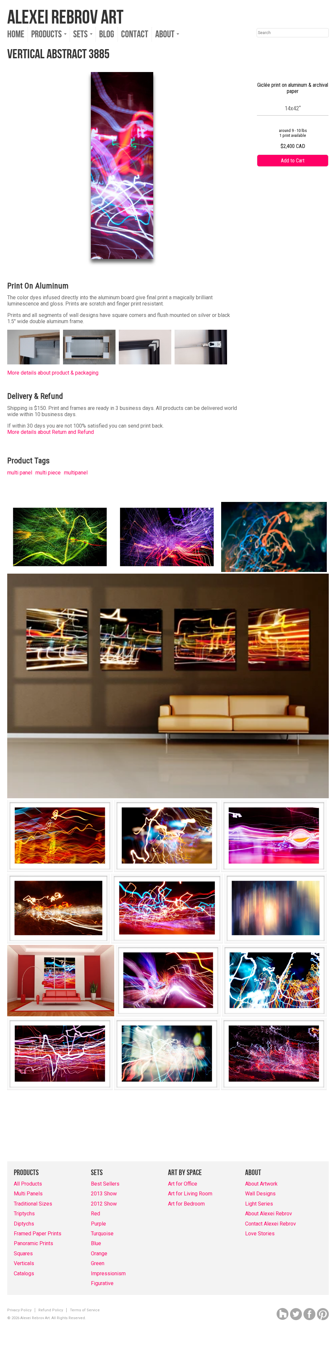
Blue (96, 1243)
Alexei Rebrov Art (65, 17)
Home (15, 34)
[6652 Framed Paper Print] (60, 1054)
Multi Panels (28, 1193)
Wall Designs (260, 1193)
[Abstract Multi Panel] (168, 686)
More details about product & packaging (52, 373)
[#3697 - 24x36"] (60, 537)
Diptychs (24, 1224)
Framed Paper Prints (37, 1233)
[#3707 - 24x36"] (167, 537)
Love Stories (260, 1233)
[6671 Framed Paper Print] (167, 1054)
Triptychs (24, 1213)
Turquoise (102, 1233)
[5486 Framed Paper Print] (273, 836)
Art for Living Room (190, 1193)
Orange (99, 1253)
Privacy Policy (19, 1310)
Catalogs (24, 1273)
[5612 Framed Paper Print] (168, 980)
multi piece (48, 473)
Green (97, 1263)
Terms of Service (85, 1310)
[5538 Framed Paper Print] (275, 908)
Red (95, 1213)
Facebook (309, 1314)
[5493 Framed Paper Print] (167, 908)
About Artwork (261, 1184)
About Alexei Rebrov (268, 1213)
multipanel (76, 473)
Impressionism (108, 1273)
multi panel (19, 473)
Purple (98, 1224)
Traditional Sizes (33, 1204)
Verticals (24, 1263)
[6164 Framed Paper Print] (274, 980)
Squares (23, 1253)
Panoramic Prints (33, 1243)
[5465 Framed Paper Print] (167, 836)
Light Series (259, 1204)
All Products (28, 1184)
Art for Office (182, 1184)
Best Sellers (105, 1184)
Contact (134, 34)
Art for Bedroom (186, 1204)
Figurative (102, 1283)
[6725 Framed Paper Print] (273, 1054)
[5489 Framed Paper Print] (58, 908)
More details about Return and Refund (50, 432)
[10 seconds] (274, 537)
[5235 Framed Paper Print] (60, 836)
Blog (106, 34)
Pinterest (323, 1314)
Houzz (282, 1314)
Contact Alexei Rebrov (270, 1224)
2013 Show (104, 1193)
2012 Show (104, 1204)
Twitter (296, 1314)
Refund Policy (50, 1310)
